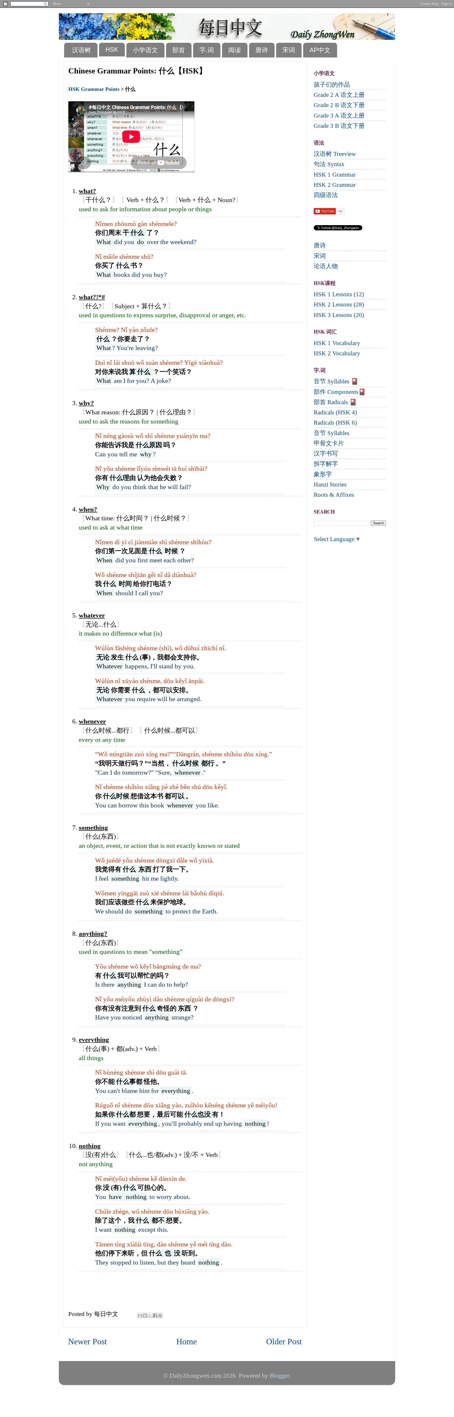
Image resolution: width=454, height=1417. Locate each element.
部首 (178, 50)
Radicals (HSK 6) (335, 422)
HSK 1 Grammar (335, 174)
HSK (111, 49)
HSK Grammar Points (94, 89)
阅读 (234, 50)
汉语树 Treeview (335, 154)
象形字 (323, 474)
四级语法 (326, 195)
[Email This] (140, 1315)
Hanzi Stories (330, 484)
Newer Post (87, 1341)
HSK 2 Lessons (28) (339, 304)
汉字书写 (326, 453)
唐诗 (261, 50)
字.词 (206, 50)
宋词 (288, 50)
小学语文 (145, 50)
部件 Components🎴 (340, 392)
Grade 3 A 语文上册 (339, 115)
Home (186, 1341)
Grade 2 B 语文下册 (339, 105)
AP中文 (320, 50)
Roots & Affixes (334, 494)
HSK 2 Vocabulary (337, 353)
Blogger (279, 1375)
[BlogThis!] (145, 1315)
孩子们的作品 (332, 84)
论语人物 (326, 266)
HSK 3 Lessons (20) (339, 315)
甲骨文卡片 (329, 443)
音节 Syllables (331, 433)
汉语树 (81, 50)
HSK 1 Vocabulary (337, 343)
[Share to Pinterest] (160, 1315)
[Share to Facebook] (155, 1315)
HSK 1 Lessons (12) (339, 294)
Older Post (284, 1341)
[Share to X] (150, 1315)
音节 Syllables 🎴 (336, 381)
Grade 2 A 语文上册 (339, 95)
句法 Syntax (329, 164)
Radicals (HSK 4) (335, 412)
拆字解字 (326, 464)
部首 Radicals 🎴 (335, 402)
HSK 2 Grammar (335, 185)
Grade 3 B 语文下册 (339, 126)
